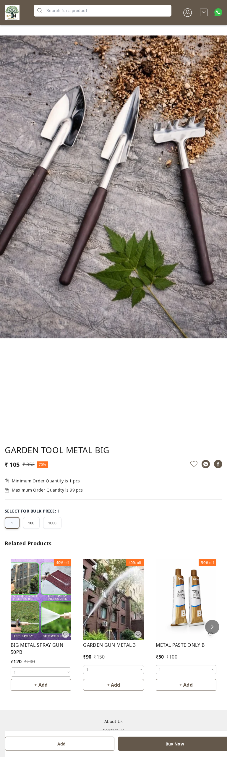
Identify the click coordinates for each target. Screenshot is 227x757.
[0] (203, 12)
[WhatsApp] (206, 464)
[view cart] (203, 12)
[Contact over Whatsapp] (218, 12)
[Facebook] (218, 464)
